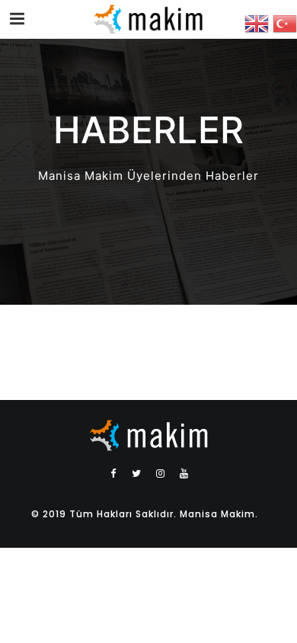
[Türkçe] (285, 22)
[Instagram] (161, 473)
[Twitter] (137, 473)
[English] (258, 22)
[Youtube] (184, 473)
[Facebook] (113, 473)
